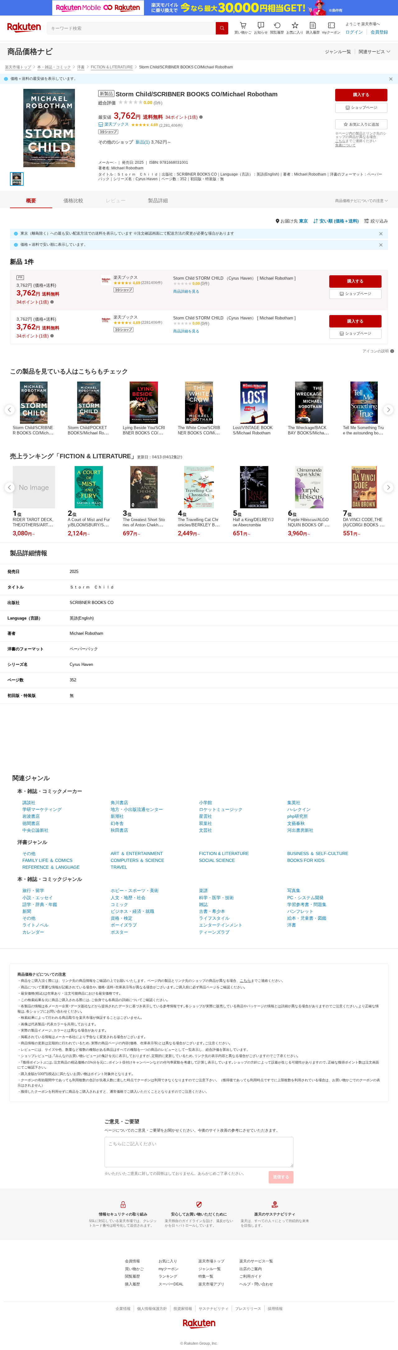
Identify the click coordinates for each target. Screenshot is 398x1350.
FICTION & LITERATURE (112, 67)
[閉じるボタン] (392, 79)
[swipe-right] (388, 410)
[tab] (31, 200)
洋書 (81, 67)
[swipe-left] (10, 410)
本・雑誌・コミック (54, 67)
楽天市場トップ (18, 67)
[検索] (222, 28)
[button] (261, 28)
